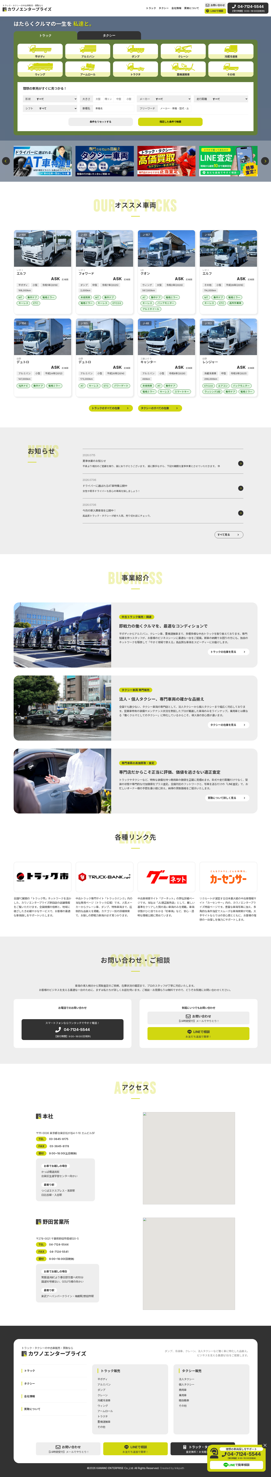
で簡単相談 (239, 1465)
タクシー (164, 8)
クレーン (103, 1395)
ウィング (103, 1405)
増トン (108, 99)
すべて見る (223, 534)
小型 (128, 99)
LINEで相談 (217, 10)
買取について (191, 8)
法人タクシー (186, 1379)
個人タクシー (186, 1384)
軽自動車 (184, 1400)
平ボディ (103, 1379)
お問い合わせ (218, 5)
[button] (6, 161)
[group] (43, 161)
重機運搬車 (104, 1421)
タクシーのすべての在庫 (155, 408)
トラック (151, 8)
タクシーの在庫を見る (223, 724)
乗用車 (183, 1395)
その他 (101, 1426)
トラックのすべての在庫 (106, 408)
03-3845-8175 (58, 1139)
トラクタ (103, 1416)
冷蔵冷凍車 (104, 1400)
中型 (118, 99)
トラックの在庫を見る (223, 651)
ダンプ (101, 1389)
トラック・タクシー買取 (204, 1449)
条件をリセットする (100, 121)
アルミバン (104, 1384)
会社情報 (176, 8)
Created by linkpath (172, 1468)
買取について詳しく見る (222, 797)
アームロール (105, 1411)
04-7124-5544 (248, 8)
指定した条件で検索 (170, 121)
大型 (98, 99)
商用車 (183, 1389)
